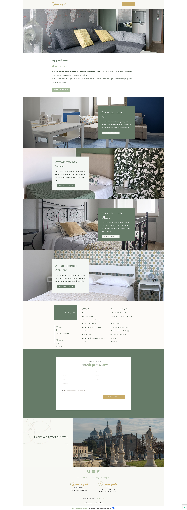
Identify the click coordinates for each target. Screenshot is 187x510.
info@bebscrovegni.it (102, 478)
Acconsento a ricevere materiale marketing (74, 390)
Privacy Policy (84, 393)
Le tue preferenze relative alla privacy (100, 508)
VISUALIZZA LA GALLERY (110, 132)
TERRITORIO (103, 4)
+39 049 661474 (85, 478)
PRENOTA (128, 4)
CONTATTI (110, 4)
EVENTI (96, 4)
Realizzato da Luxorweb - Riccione (93, 503)
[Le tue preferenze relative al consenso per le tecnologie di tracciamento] (184, 507)
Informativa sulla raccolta (79, 508)
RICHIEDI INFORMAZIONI (61, 89)
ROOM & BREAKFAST (79, 4)
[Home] (59, 4)
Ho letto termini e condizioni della (75, 393)
